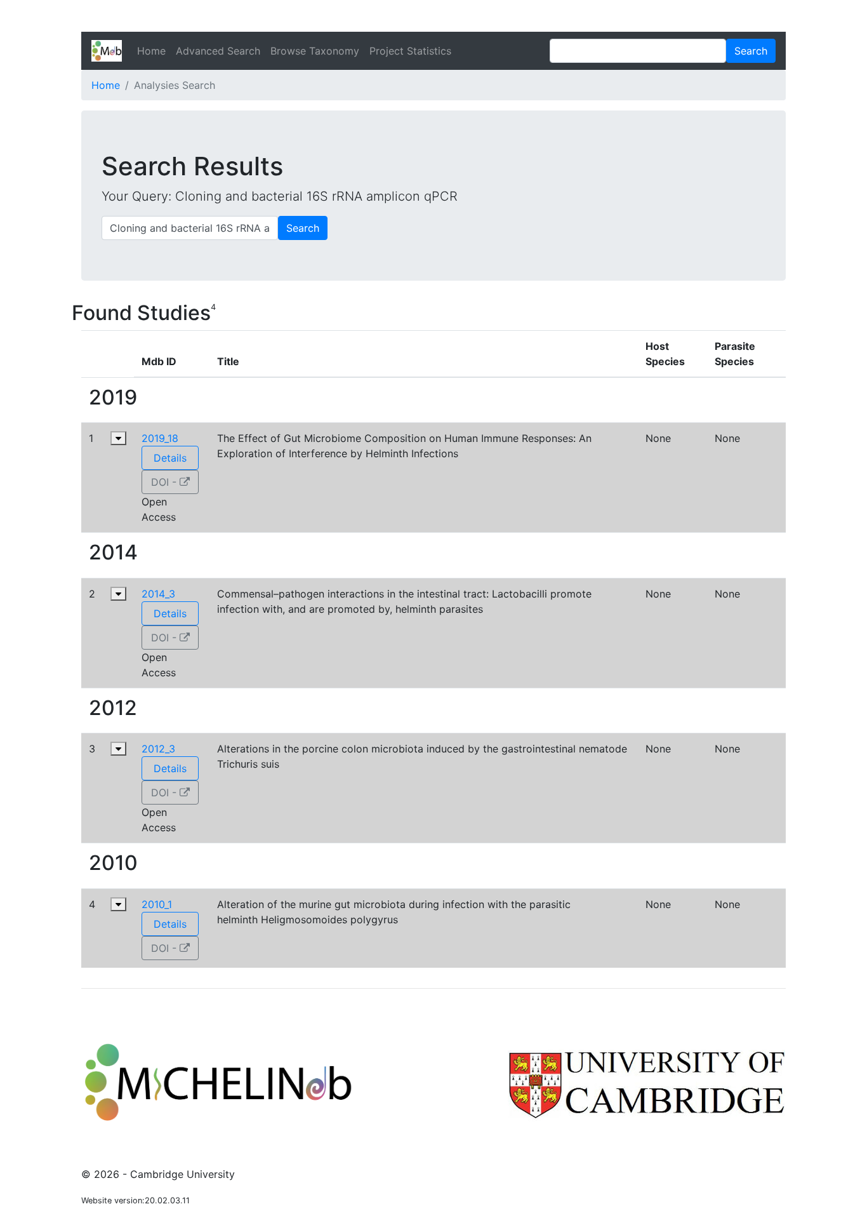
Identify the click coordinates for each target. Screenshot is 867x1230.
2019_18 (160, 438)
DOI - (165, 482)
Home (151, 50)
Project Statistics (410, 50)
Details (170, 457)
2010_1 (157, 904)
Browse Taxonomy (314, 50)
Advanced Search (218, 50)
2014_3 (158, 593)
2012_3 (158, 748)
